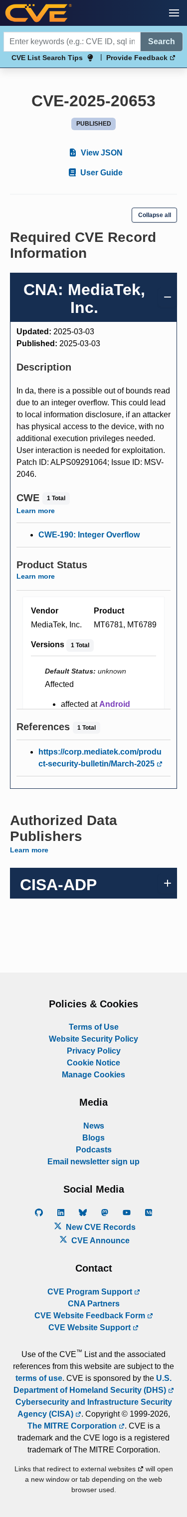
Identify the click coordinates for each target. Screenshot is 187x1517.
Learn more (35, 511)
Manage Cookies (93, 1074)
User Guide (100, 172)
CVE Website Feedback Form (90, 1315)
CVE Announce (99, 1240)
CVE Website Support (90, 1327)
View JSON (101, 153)
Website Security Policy (93, 1039)
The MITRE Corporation (73, 1426)
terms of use (38, 1378)
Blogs (93, 1138)
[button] (174, 13)
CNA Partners (94, 1303)
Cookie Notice (93, 1063)
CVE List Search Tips (47, 58)
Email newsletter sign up (93, 1161)
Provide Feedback (138, 58)
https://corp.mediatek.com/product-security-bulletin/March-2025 (100, 758)
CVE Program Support (90, 1292)
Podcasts (94, 1149)
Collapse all (154, 215)
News (93, 1126)
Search (161, 41)
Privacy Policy (94, 1051)
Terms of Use (94, 1027)
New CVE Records (100, 1227)
